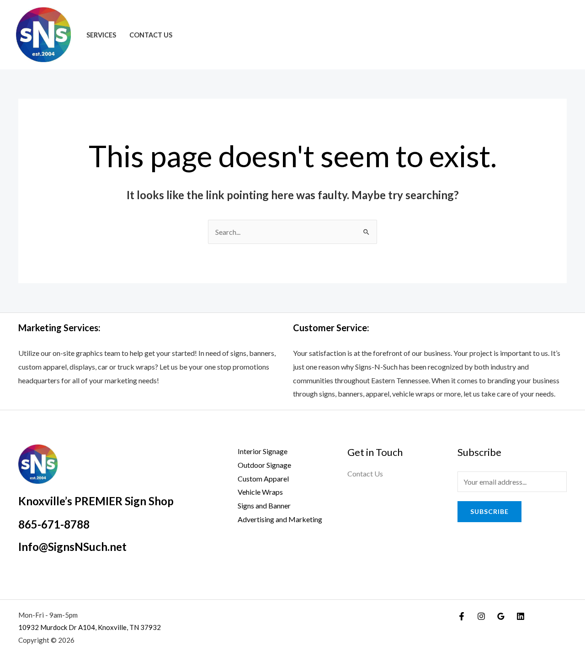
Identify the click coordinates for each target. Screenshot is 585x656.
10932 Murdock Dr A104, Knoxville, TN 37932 (89, 627)
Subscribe (489, 511)
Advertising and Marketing (280, 519)
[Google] (501, 616)
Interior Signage (262, 451)
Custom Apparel (263, 478)
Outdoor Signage (264, 464)
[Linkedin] (520, 616)
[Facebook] (461, 616)
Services (101, 35)
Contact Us (150, 35)
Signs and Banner (264, 505)
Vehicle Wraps (260, 491)
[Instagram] (481, 616)
